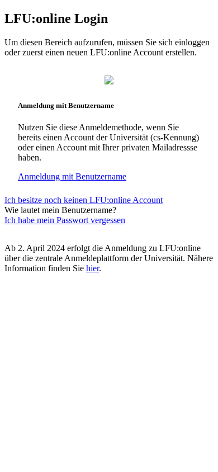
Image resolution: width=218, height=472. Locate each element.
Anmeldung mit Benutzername (72, 176)
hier (92, 268)
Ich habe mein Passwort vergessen (64, 220)
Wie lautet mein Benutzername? (60, 210)
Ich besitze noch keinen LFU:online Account (83, 200)
